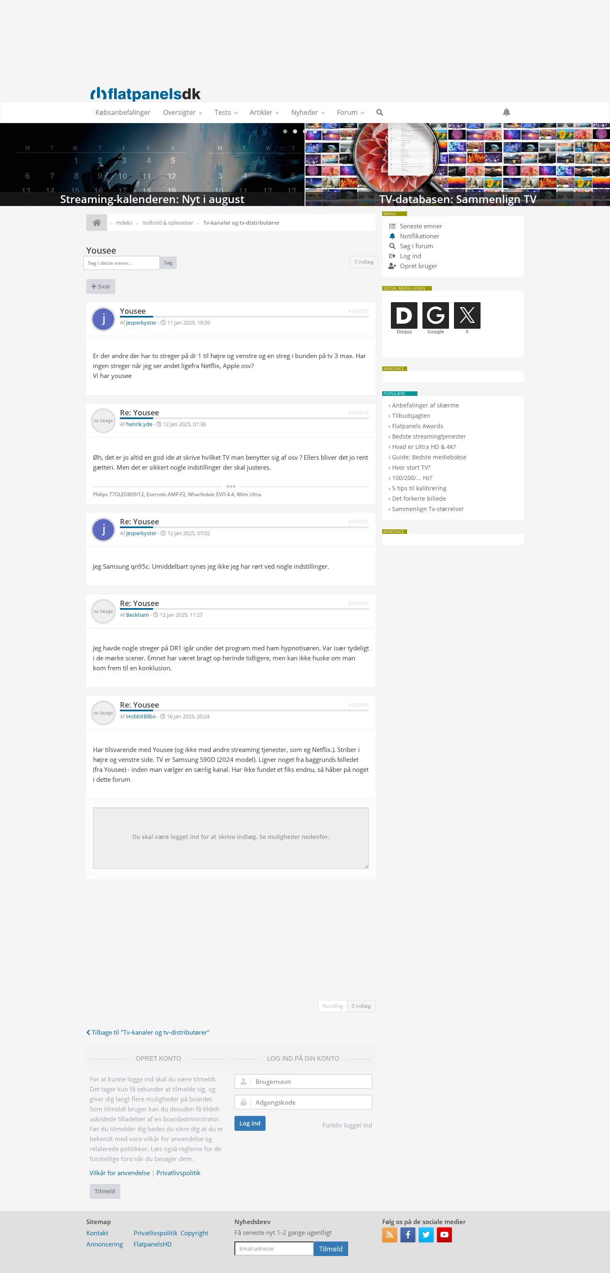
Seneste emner (420, 226)
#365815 (358, 311)
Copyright (194, 1233)
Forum (347, 112)
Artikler (261, 112)
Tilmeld (105, 1191)
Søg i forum (415, 246)
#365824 (358, 603)
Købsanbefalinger (123, 112)
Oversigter (179, 112)
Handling (332, 1005)
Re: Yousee (139, 412)
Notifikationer (419, 236)
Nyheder (304, 112)
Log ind (250, 1123)
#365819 (358, 412)
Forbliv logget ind (347, 1125)
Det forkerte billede (419, 498)
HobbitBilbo (141, 716)
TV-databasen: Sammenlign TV (457, 164)
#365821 (358, 521)
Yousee (101, 250)
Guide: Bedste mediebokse (429, 457)
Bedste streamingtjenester (429, 436)
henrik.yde (139, 424)
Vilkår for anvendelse (120, 1173)
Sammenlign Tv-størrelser (428, 509)
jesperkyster (141, 322)
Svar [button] (103, 286)
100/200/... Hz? (412, 478)
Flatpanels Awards (417, 426)
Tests (223, 112)
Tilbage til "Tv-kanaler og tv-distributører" (150, 1032)
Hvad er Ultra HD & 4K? (424, 447)
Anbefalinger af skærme (425, 405)
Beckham (137, 614)
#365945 (358, 704)
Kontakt (97, 1233)
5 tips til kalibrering (419, 488)
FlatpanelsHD (153, 1244)
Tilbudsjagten (411, 415)
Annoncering (104, 1244)
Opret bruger (417, 266)
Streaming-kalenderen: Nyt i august (152, 164)
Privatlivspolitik (178, 1173)
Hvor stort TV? (411, 467)
